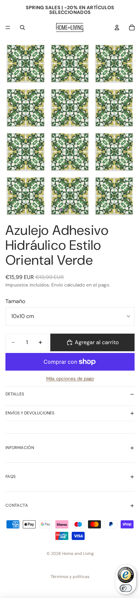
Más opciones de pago (70, 378)
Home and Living (78, 553)
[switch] (126, 588)
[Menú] (8, 27)
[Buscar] (22, 27)
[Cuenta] (116, 27)
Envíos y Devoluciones (29, 413)
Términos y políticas (70, 576)
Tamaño (15, 301)
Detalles (14, 394)
